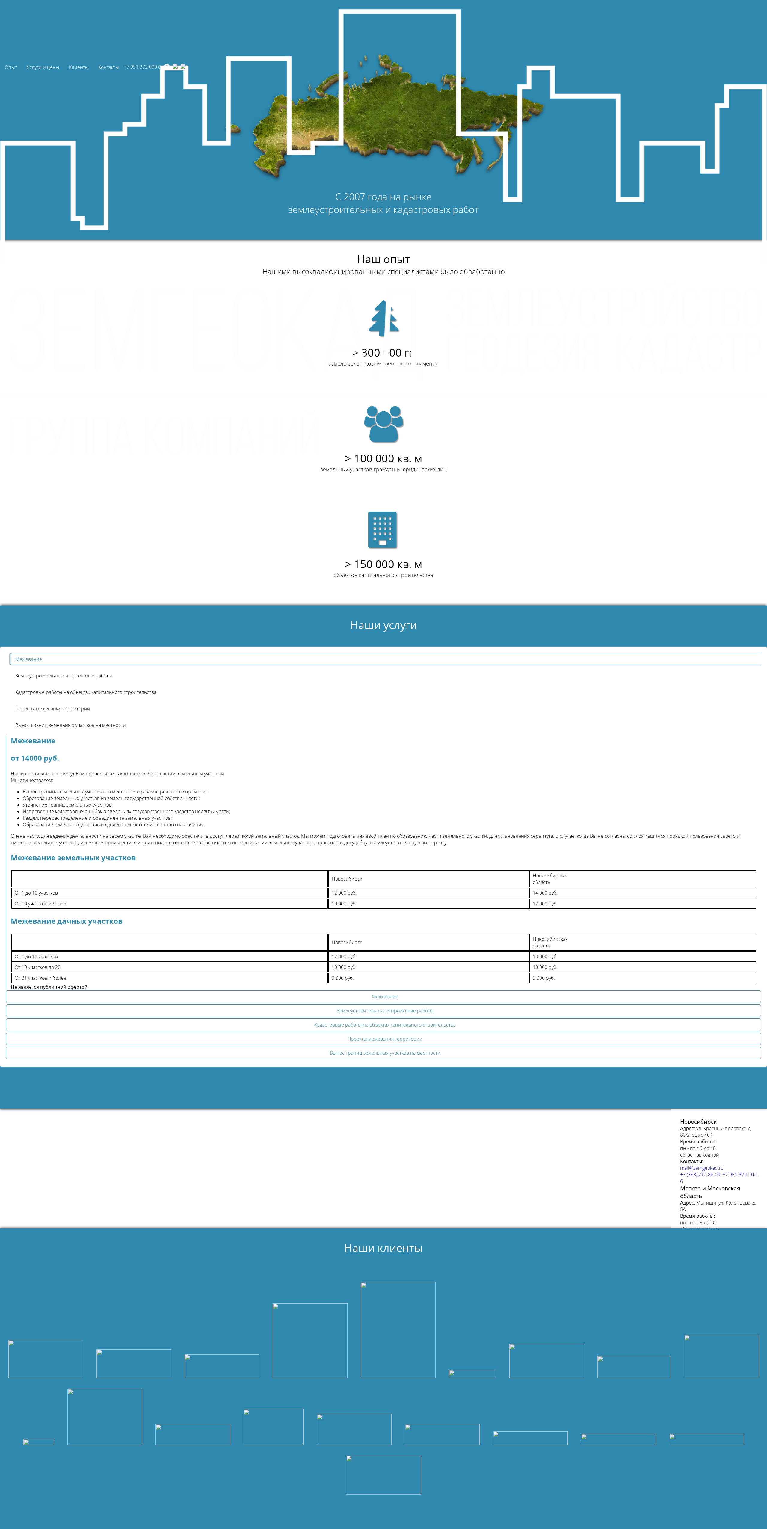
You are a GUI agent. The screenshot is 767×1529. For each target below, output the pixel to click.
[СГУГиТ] (442, 1435)
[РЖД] (383, 1476)
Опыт (11, 67)
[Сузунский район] (618, 1440)
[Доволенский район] (706, 1440)
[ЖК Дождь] (354, 1430)
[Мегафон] (472, 1375)
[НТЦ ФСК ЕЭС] (192, 1435)
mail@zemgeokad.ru (702, 1168)
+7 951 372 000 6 (142, 67)
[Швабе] (634, 1368)
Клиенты (79, 67)
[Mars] (38, 1443)
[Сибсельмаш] (530, 1439)
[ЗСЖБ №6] (274, 1428)
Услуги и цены (43, 67)
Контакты (108, 67)
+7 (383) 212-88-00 (700, 1174)
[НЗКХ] (45, 1360)
